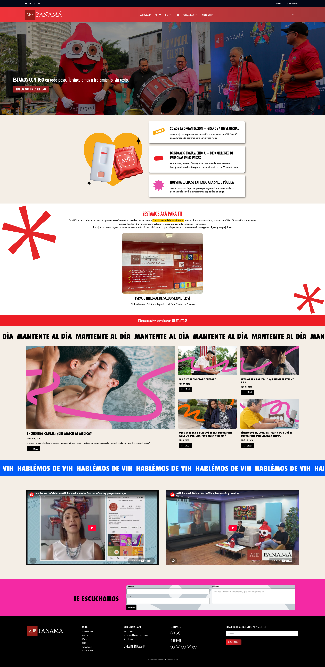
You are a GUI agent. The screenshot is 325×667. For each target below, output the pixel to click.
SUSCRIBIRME (234, 642)
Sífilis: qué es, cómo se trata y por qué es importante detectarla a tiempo (266, 434)
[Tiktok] (34, 3)
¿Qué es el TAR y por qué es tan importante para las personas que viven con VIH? (205, 434)
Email (129, 596)
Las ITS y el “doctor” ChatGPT (197, 379)
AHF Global (129, 631)
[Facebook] (26, 3)
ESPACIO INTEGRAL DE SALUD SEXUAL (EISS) (162, 298)
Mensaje (215, 586)
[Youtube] (38, 3)
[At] (172, 633)
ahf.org (278, 3)
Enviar (131, 607)
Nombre (130, 586)
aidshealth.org (292, 3)
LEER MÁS (33, 448)
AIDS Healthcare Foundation (136, 635)
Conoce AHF (145, 14)
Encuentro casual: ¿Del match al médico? (59, 434)
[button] (293, 15)
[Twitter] (30, 3)
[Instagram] (178, 647)
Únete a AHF (207, 14)
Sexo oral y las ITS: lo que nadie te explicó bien (267, 381)
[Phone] (178, 633)
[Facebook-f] (172, 647)
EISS (177, 14)
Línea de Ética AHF (134, 646)
